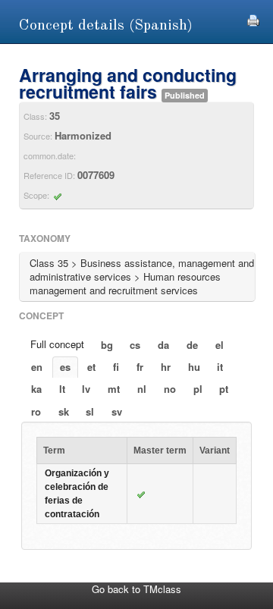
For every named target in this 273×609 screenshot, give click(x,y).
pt (223, 388)
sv (116, 411)
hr (166, 366)
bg (107, 344)
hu (194, 366)
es (65, 366)
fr (139, 366)
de (192, 344)
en (36, 366)
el (219, 344)
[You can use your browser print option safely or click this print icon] (253, 18)
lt (62, 388)
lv (86, 388)
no (170, 388)
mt (114, 388)
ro (36, 411)
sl (90, 411)
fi (116, 366)
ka (36, 388)
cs (135, 344)
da (163, 344)
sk (63, 411)
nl (141, 388)
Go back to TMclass (136, 589)
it (220, 366)
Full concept (57, 344)
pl (197, 388)
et (91, 366)
